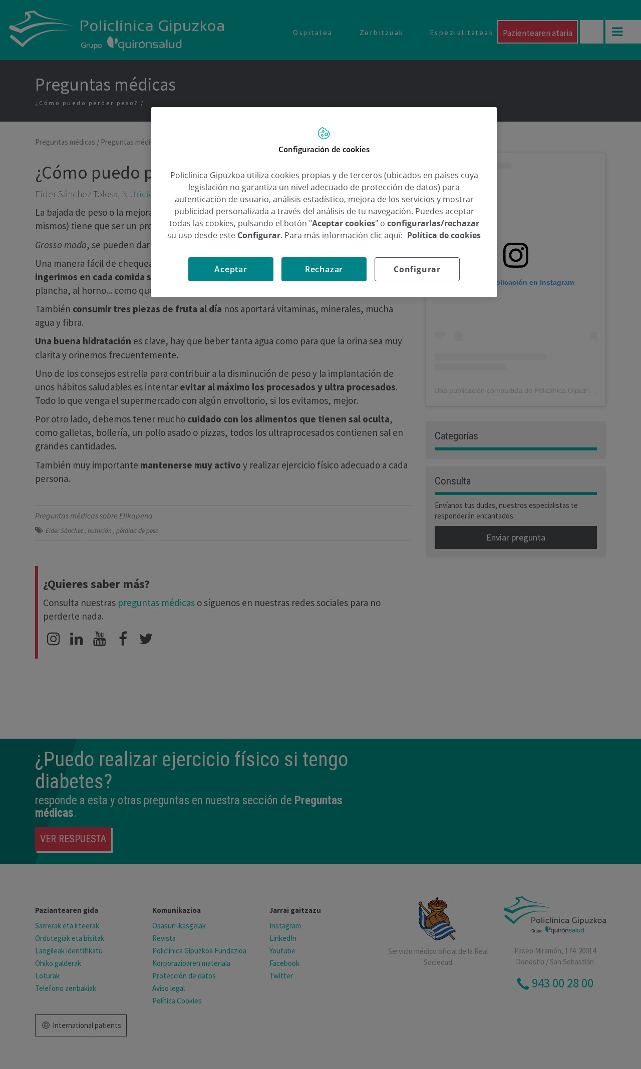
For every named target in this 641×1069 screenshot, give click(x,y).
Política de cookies (444, 235)
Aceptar (230, 269)
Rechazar (324, 269)
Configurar (417, 269)
